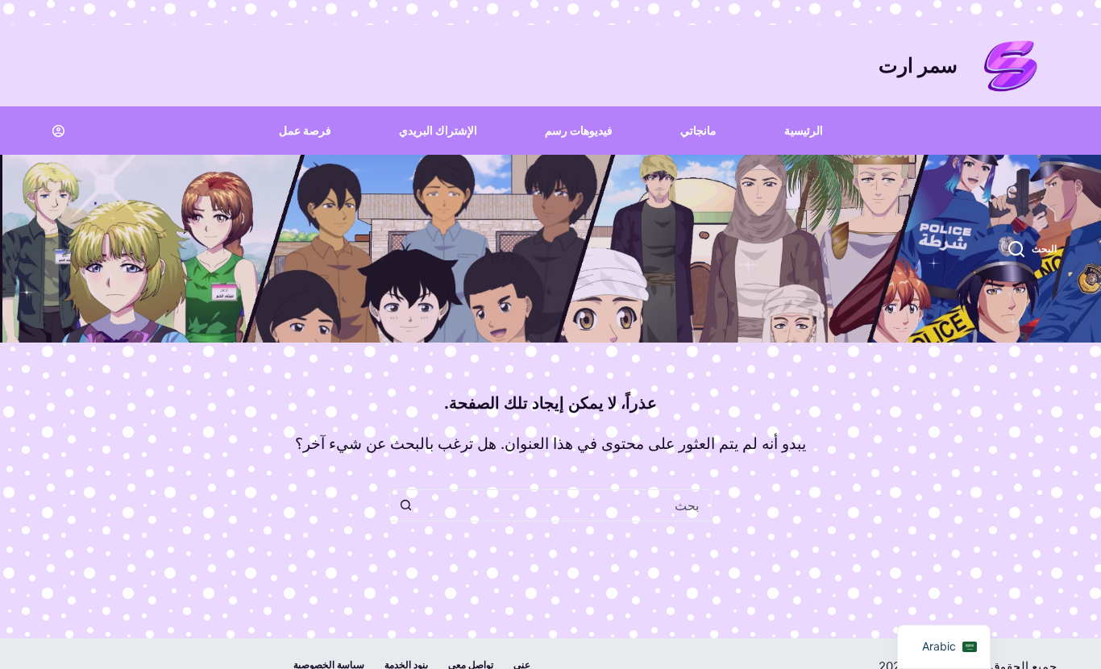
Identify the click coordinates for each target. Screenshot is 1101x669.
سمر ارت (918, 65)
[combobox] (566, 505)
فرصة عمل (305, 130)
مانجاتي (698, 130)
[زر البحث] (405, 505)
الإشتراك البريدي (438, 130)
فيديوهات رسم (579, 130)
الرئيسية (803, 130)
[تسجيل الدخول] (58, 131)
